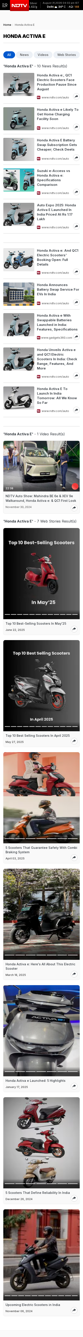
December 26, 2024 (19, 1199)
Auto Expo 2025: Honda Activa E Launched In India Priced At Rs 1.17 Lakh (56, 212)
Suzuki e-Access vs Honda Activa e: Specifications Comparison (53, 178)
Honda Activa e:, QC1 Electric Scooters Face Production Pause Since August (57, 82)
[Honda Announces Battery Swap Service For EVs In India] (18, 294)
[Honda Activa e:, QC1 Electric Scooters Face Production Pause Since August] (18, 86)
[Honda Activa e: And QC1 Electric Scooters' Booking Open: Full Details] (18, 261)
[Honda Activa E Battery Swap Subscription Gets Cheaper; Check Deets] (18, 149)
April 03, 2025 (15, 858)
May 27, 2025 (15, 742)
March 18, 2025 (16, 975)
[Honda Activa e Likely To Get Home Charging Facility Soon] (18, 118)
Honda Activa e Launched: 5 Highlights (36, 1080)
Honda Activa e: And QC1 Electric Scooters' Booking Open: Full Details (57, 257)
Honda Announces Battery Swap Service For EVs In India (58, 289)
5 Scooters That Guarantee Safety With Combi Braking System (41, 850)
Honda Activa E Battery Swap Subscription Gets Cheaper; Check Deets (57, 144)
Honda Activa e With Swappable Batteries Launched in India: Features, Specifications (57, 322)
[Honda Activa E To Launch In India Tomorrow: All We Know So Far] (18, 399)
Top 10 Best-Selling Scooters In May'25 (36, 623)
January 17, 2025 (17, 1087)
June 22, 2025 (15, 630)
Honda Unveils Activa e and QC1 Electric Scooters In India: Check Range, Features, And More (57, 359)
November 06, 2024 (19, 1311)
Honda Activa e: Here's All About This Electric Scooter (40, 966)
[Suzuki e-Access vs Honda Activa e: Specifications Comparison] (18, 181)
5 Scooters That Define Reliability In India (38, 1193)
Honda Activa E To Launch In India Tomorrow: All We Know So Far (57, 396)
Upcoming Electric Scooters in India (33, 1305)
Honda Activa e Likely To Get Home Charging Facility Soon (58, 114)
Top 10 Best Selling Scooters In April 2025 (38, 735)
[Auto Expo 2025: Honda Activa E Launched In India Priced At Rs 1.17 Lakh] (18, 216)
